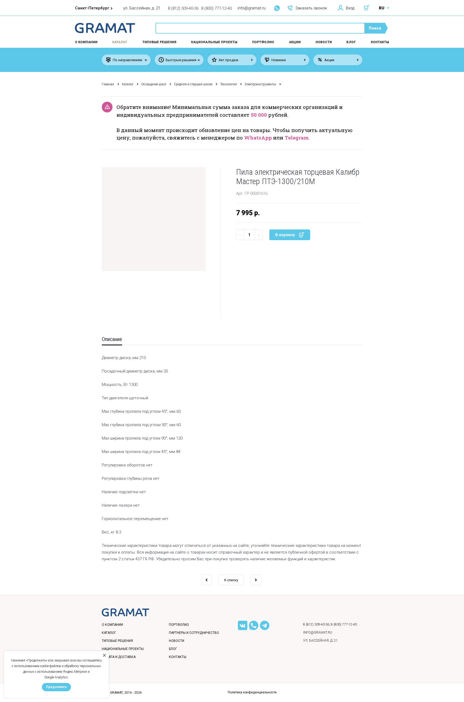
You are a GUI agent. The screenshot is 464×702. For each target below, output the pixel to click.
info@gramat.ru (252, 8)
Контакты (380, 42)
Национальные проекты (214, 42)
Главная (108, 84)
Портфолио (263, 42)
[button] (154, 219)
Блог (351, 42)
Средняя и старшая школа (193, 84)
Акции (295, 42)
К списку (231, 580)
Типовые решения (159, 42)
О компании (112, 625)
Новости (324, 42)
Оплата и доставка (119, 657)
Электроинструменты (260, 84)
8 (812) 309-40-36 (183, 8)
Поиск (375, 28)
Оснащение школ (153, 84)
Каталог (120, 42)
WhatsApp (258, 137)
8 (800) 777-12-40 (216, 8)
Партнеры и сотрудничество (194, 633)
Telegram (297, 137)
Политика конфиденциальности (252, 692)
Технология (228, 84)
